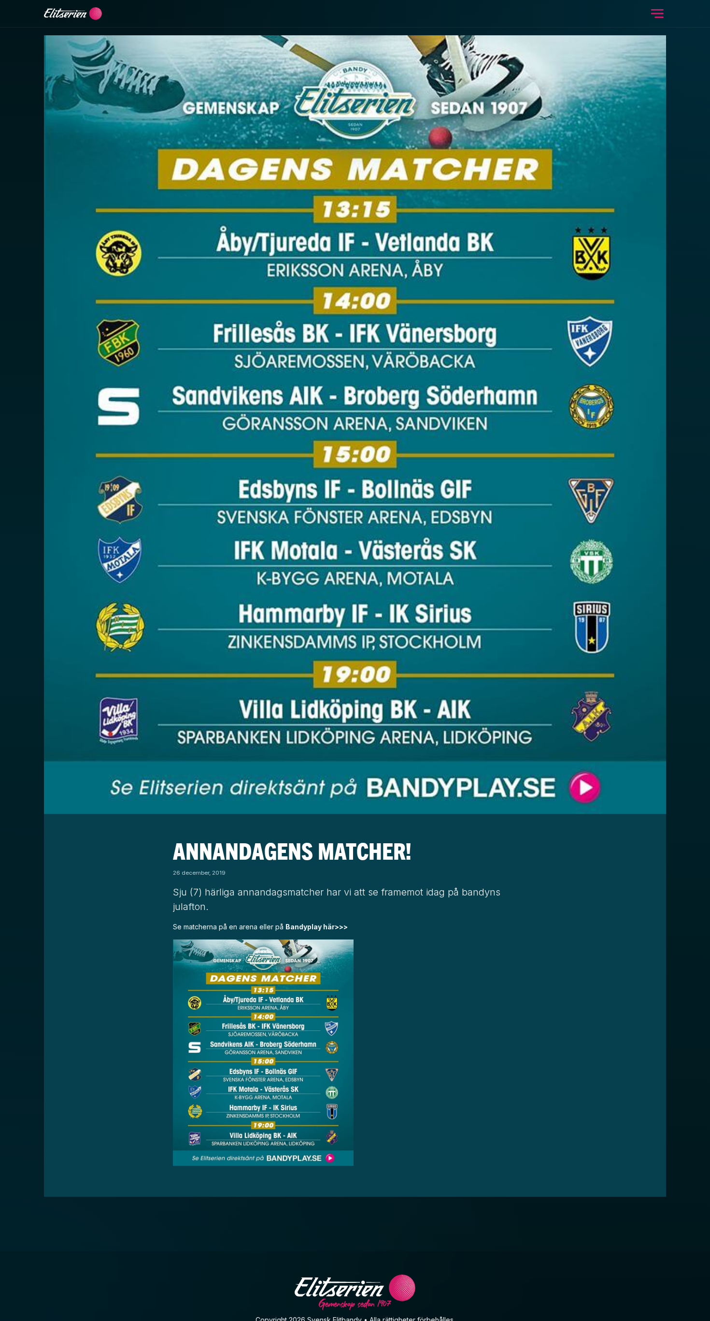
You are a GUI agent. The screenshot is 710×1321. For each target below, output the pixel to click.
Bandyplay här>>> (316, 927)
